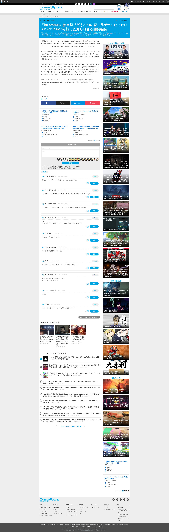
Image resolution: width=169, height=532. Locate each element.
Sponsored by (90, 140)
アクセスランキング (46, 14)
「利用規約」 (60, 168)
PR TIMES (88, 526)
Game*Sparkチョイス (110, 509)
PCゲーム (59, 11)
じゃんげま (120, 507)
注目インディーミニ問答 (46, 515)
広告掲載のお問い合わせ (69, 524)
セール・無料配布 (84, 507)
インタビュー (44, 511)
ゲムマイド (125, 11)
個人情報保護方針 (85, 524)
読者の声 (88, 11)
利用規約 (113, 524)
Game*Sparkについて (44, 524)
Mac (55, 509)
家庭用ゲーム (69, 11)
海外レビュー (44, 513)
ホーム (42, 11)
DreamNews (94, 526)
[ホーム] (41, 16)
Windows (56, 507)
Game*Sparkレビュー (46, 507)
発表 (81, 509)
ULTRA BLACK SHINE (123, 514)
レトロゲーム (95, 507)
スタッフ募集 (82, 526)
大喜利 (106, 507)
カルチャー (94, 504)
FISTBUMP (114, 11)
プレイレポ (43, 509)
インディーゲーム (58, 513)
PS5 (68, 507)
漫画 (95, 11)
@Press (100, 526)
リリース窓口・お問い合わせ (56, 524)
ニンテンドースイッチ (72, 515)
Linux (55, 511)
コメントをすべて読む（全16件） (88, 317)
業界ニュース (83, 511)
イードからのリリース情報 (72, 526)
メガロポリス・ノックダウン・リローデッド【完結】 (123, 511)
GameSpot (46, 99)
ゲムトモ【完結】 (122, 516)
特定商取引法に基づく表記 (122, 524)
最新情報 (81, 504)
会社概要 (78, 524)
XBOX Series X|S (71, 509)
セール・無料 (79, 11)
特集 (49, 11)
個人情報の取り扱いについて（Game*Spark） (100, 524)
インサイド (104, 11)
